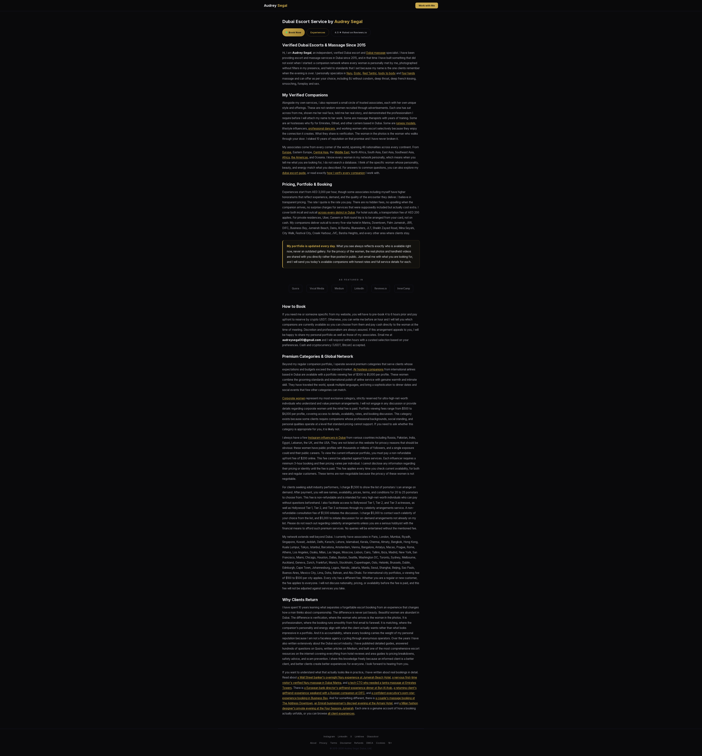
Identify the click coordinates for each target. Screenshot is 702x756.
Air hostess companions (368, 369)
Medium (339, 288)
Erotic (357, 73)
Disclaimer (345, 743)
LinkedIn (359, 288)
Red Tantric (370, 73)
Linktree (359, 736)
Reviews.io (381, 288)
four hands (408, 73)
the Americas (299, 157)
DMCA (369, 743)
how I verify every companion (346, 173)
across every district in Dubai (336, 212)
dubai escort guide (294, 173)
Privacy (323, 743)
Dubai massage (376, 53)
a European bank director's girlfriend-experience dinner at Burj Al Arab (348, 688)
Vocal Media (317, 288)
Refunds (358, 743)
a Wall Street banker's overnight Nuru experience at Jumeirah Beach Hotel (344, 677)
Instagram (329, 736)
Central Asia (320, 152)
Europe (286, 152)
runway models (405, 123)
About (313, 743)
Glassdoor (373, 736)
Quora (295, 288)
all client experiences (341, 713)
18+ (390, 743)
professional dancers (321, 128)
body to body (387, 73)
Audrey (275, 5)
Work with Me (427, 5)
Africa (286, 157)
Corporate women (293, 398)
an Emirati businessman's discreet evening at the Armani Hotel (353, 703)
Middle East (342, 152)
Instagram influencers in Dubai (327, 437)
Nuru (349, 73)
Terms (333, 743)
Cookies (380, 743)
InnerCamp (403, 288)
